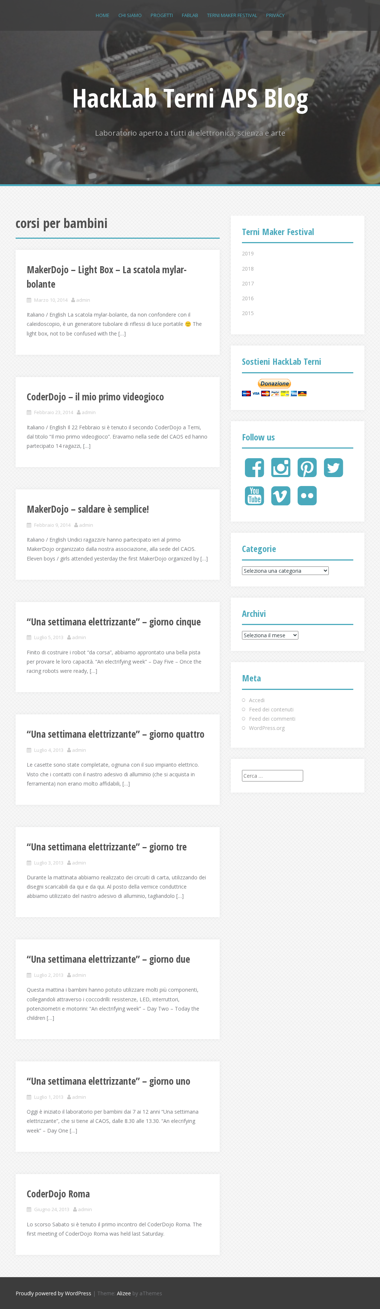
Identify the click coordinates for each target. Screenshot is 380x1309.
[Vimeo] (280, 501)
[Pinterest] (307, 473)
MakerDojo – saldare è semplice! (88, 509)
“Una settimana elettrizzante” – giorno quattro (115, 734)
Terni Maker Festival (232, 15)
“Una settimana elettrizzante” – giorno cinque (114, 621)
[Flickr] (307, 501)
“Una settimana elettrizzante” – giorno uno (108, 1081)
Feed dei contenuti (271, 709)
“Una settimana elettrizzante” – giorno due (108, 959)
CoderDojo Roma (58, 1193)
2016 (248, 298)
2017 (248, 283)
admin (83, 300)
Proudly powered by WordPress (53, 1293)
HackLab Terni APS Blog (190, 97)
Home (102, 15)
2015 (248, 313)
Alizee (124, 1293)
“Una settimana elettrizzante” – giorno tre (107, 846)
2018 (248, 268)
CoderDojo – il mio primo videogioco (95, 396)
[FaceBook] (254, 473)
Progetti (162, 15)
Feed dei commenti (272, 718)
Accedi (257, 700)
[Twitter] (333, 473)
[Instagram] (280, 473)
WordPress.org (267, 727)
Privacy (275, 15)
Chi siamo (130, 15)
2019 (248, 253)
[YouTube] (254, 501)
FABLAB (190, 15)
